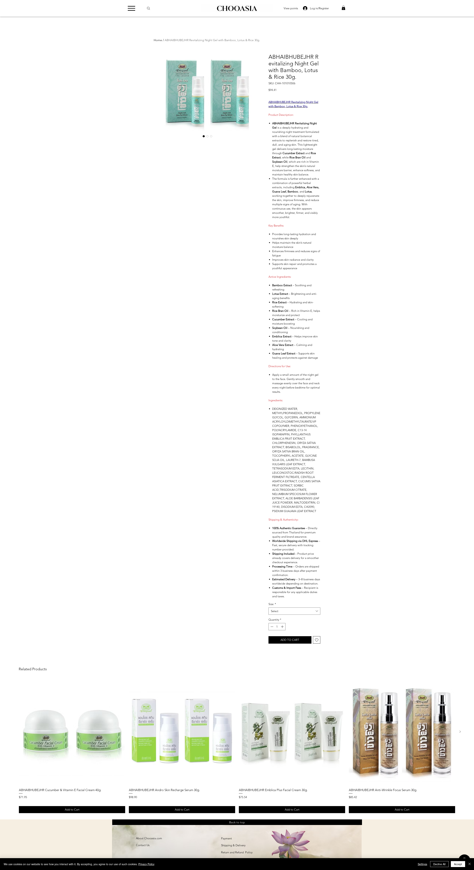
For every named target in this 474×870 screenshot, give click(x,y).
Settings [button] (422, 864)
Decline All (439, 864)
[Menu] (132, 8)
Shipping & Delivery (233, 845)
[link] (343, 8)
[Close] (469, 864)
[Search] (150, 8)
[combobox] (294, 611)
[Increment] (282, 626)
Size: (272, 604)
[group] (237, 745)
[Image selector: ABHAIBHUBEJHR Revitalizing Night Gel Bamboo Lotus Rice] (204, 136)
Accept (458, 864)
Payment (226, 838)
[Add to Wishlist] (317, 640)
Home (158, 40)
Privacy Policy (146, 864)
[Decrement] (271, 626)
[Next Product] (460, 731)
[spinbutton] (277, 626)
